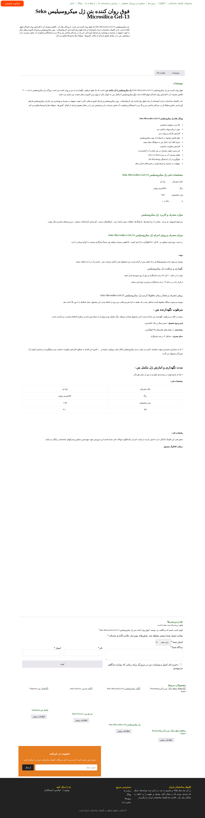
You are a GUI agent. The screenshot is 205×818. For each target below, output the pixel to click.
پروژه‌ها (128, 798)
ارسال (28, 767)
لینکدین (58, 790)
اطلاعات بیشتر (166, 740)
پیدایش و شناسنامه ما (108, 3)
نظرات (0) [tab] (161, 73)
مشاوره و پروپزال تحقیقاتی (133, 3)
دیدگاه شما (176, 647)
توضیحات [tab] (176, 73)
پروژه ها (151, 3)
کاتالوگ (162, 3)
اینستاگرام (48, 790)
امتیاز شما (177, 642)
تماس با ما (126, 802)
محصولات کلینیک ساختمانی (180, 3)
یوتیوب (66, 790)
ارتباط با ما (90, 3)
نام (100, 648)
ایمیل (57, 648)
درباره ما (127, 790)
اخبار (72, 3)
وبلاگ (79, 3)
